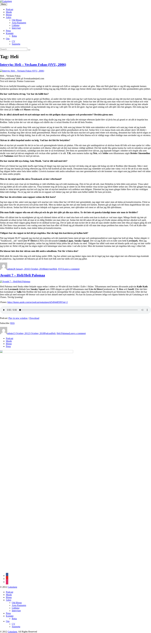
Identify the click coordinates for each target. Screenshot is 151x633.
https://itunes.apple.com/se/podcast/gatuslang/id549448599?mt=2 (37, 302)
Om (7, 38)
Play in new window (18, 318)
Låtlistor (15, 25)
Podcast (9, 9)
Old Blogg (17, 20)
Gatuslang (12, 587)
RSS (12, 323)
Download (34, 318)
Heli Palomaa (63, 333)
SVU (60, 269)
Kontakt (9, 33)
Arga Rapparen (19, 22)
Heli (55, 269)
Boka (14, 36)
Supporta (16, 44)
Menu (3, 4)
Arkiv (8, 17)
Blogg (9, 14)
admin (10, 269)
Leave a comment (71, 269)
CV (13, 41)
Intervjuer (16, 28)
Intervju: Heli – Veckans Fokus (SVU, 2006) (33, 64)
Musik (9, 12)
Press (8, 30)
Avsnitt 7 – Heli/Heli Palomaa (22, 275)
